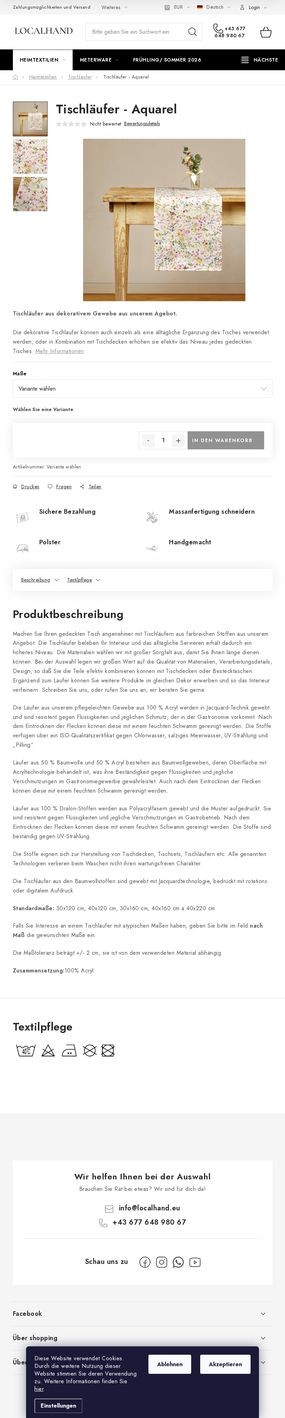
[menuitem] (43, 59)
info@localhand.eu (149, 1208)
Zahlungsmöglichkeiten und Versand (52, 7)
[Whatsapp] (178, 1262)
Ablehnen (169, 1364)
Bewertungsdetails (142, 124)
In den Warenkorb (222, 440)
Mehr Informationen (59, 351)
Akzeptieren (225, 1364)
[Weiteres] (260, 59)
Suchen (192, 32)
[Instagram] (161, 1262)
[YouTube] (195, 1262)
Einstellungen (58, 1406)
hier (38, 1389)
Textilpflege (79, 579)
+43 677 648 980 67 (230, 32)
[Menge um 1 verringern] (148, 440)
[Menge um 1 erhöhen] (178, 440)
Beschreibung (35, 579)
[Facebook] (144, 1262)
